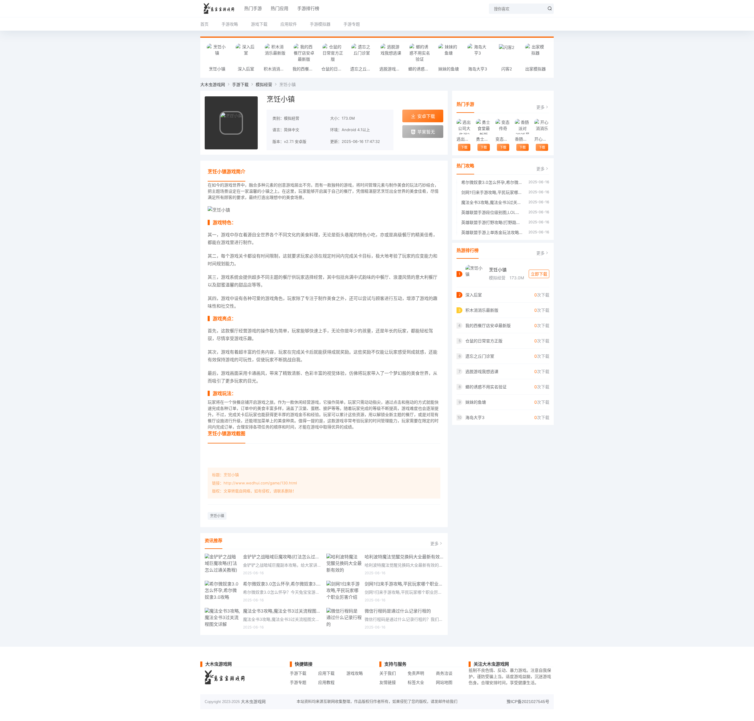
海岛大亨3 (477, 68)
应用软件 (288, 24)
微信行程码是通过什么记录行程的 (398, 611)
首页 (204, 24)
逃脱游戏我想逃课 (392, 68)
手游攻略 (229, 24)
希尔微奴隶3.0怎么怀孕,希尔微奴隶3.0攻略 (282, 584)
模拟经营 (264, 84)
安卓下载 (426, 116)
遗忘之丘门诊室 (363, 68)
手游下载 (240, 84)
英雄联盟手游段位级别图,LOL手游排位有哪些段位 (491, 212)
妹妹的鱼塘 (448, 68)
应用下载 (326, 673)
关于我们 (387, 673)
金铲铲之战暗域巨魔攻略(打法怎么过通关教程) (282, 557)
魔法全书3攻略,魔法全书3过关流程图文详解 (282, 611)
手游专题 (351, 24)
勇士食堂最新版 (483, 138)
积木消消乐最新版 (277, 68)
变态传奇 (502, 138)
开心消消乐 (541, 138)
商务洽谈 (444, 673)
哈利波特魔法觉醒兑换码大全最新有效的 (404, 557)
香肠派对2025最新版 (522, 138)
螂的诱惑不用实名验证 (421, 68)
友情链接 (387, 682)
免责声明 (416, 673)
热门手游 (253, 8)
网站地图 (444, 682)
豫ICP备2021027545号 (528, 701)
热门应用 (279, 8)
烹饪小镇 (217, 68)
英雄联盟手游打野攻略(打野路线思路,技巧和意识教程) (491, 222)
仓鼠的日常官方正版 (334, 68)
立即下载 (539, 273)
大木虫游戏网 (212, 84)
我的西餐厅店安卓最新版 (305, 68)
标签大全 (416, 682)
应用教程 (326, 682)
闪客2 (506, 68)
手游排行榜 (308, 8)
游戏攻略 (354, 673)
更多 (434, 543)
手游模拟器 (320, 24)
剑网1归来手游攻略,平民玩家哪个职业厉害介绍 (404, 584)
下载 (464, 147)
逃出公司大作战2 (464, 138)
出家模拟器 (535, 68)
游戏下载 (259, 24)
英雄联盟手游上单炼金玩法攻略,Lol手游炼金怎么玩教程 (491, 232)
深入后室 (246, 68)
